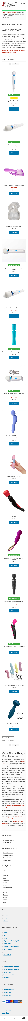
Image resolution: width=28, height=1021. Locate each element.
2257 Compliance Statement (11, 969)
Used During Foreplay (8, 840)
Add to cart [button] (14, 109)
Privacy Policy (7, 972)
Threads (6, 921)
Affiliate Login (7, 992)
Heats (4, 878)
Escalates (5, 875)
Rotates (5, 885)
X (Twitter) (6, 915)
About (5, 935)
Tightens (5, 894)
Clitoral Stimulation (8, 853)
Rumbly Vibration (7, 887)
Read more (14, 232)
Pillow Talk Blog (8, 955)
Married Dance (10, 1011)
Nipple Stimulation (7, 857)
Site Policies (7, 977)
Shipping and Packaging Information (13, 941)
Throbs (5, 892)
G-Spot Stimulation (8, 855)
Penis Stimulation (7, 860)
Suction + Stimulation (8, 890)
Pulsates (5, 882)
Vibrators (13, 24)
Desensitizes (6, 873)
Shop (8, 24)
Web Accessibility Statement (11, 966)
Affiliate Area (7, 995)
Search (14, 1018)
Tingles (5, 897)
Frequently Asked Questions (11, 946)
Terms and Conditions (10, 975)
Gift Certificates (8, 949)
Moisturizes (6, 880)
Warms (5, 902)
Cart (21, 1017)
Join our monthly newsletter (10, 12)
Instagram (6, 918)
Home (4, 24)
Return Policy (7, 943)
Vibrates (5, 899)
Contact (6, 938)
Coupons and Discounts (10, 952)
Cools (4, 870)
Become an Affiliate (9, 989)
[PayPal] (14, 1001)
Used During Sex (7, 842)
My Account (4, 1018)
